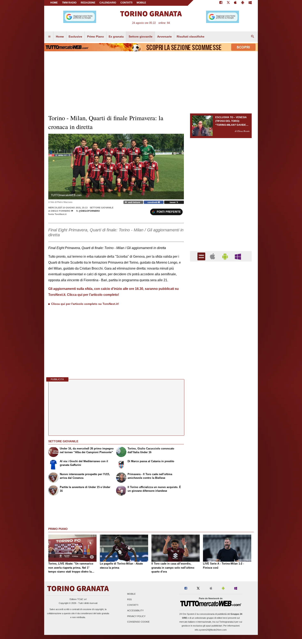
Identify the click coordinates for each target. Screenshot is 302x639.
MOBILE (141, 2)
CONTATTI (126, 2)
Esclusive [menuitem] (75, 36)
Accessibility (135, 610)
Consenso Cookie (138, 622)
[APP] (201, 256)
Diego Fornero (60, 211)
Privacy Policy (136, 616)
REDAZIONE (88, 2)
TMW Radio (69, 2)
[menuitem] (49, 37)
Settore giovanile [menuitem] (140, 36)
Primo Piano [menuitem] (95, 36)
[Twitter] (228, 3)
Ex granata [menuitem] (116, 36)
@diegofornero (89, 211)
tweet (173, 202)
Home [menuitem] (60, 36)
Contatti (132, 605)
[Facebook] (221, 3)
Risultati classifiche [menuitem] (190, 36)
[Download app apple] (235, 3)
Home (54, 2)
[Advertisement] (221, 423)
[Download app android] (243, 3)
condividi (153, 202)
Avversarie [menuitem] (164, 36)
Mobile (131, 594)
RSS (129, 599)
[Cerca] (253, 37)
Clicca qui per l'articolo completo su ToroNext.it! (85, 303)
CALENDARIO (107, 2)
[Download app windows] (250, 3)
